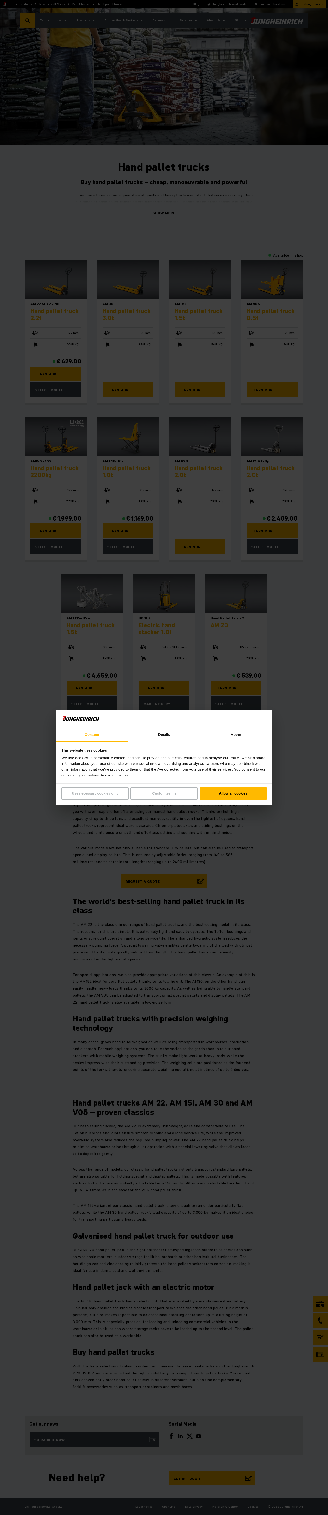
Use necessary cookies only (95, 794)
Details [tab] (164, 735)
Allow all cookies (233, 794)
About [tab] (236, 735)
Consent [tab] (92, 735)
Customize (161, 794)
